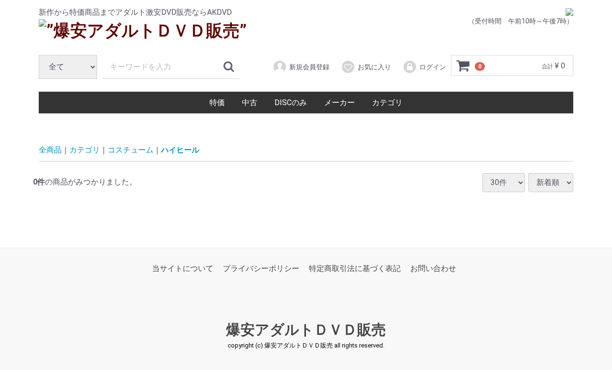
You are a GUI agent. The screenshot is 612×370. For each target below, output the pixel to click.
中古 (249, 102)
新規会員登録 (309, 67)
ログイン (432, 67)
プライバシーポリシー (261, 268)
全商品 (50, 149)
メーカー (339, 102)
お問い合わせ (433, 268)
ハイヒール (180, 149)
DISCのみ (290, 102)
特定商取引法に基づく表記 (355, 268)
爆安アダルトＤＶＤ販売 (306, 329)
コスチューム (130, 149)
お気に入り (374, 67)
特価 (217, 102)
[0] (463, 65)
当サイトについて (182, 268)
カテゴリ (387, 102)
